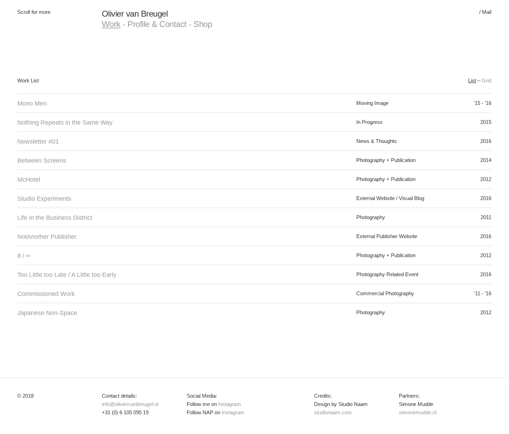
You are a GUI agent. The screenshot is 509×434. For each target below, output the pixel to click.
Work (111, 24)
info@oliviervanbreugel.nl (130, 404)
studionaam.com (333, 412)
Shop (203, 24)
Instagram (229, 404)
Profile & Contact (157, 24)
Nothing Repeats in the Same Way (65, 122)
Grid (486, 80)
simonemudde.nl (417, 412)
